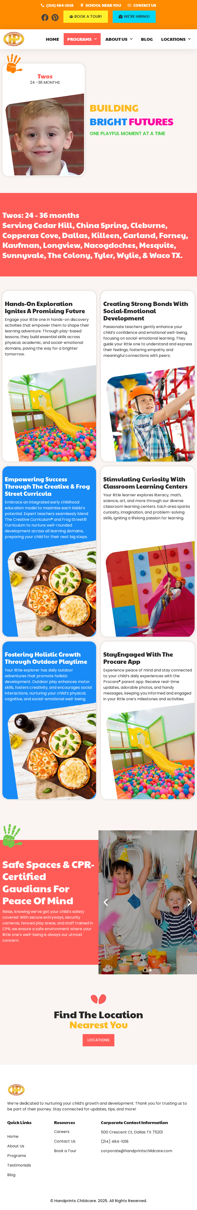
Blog (147, 39)
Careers (61, 1131)
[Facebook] (45, 17)
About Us (116, 39)
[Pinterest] (55, 17)
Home (52, 39)
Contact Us (64, 1141)
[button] (106, 902)
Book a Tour (65, 1151)
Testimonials (19, 1165)
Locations (173, 39)
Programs (79, 39)
